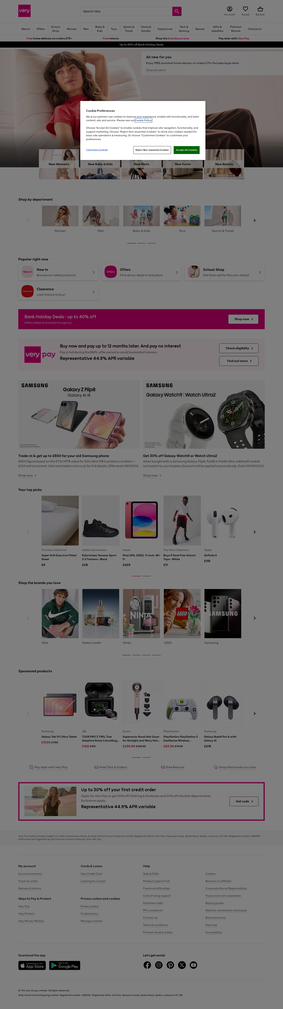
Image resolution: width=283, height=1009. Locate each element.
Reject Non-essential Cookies (152, 149)
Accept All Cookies (186, 149)
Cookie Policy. (143, 120)
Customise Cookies (97, 149)
